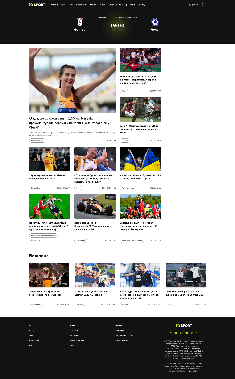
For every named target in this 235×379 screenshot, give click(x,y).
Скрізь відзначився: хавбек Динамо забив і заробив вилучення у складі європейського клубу (139, 295)
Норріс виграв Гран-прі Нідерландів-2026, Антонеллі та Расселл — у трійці (91, 226)
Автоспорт (80, 241)
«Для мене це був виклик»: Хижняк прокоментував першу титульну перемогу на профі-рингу (93, 178)
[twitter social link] (196, 333)
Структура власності (186, 358)
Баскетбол (35, 188)
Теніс (170, 304)
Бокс (78, 188)
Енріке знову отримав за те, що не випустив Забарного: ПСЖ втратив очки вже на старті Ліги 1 (138, 80)
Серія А (125, 140)
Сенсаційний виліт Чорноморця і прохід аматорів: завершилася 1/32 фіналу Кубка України (138, 226)
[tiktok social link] (192, 333)
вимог (178, 349)
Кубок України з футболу (132, 241)
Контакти (119, 330)
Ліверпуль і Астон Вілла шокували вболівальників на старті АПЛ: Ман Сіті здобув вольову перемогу (49, 226)
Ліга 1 (124, 91)
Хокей (72, 325)
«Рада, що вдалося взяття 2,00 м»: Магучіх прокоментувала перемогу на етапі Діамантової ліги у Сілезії (69, 123)
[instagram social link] (181, 333)
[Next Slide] (229, 22)
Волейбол (74, 335)
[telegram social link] (186, 333)
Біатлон (80, 304)
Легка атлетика (37, 140)
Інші (72, 345)
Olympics (74, 330)
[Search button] (203, 5)
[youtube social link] (175, 332)
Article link (72, 80)
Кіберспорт (35, 304)
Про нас (118, 325)
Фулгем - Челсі (117, 27)
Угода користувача (124, 335)
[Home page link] (38, 4)
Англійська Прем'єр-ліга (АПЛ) (43, 235)
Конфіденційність (123, 340)
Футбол (125, 304)
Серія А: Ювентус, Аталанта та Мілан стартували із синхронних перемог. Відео (139, 129)
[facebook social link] (171, 333)
